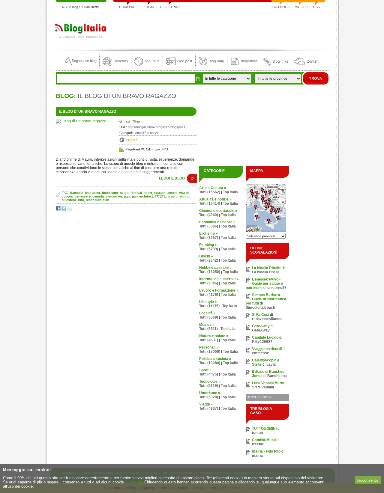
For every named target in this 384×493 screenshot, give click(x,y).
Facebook (281, 7)
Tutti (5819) (208, 386)
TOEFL (160, 196)
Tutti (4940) (208, 215)
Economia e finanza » (217, 222)
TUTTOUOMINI (264, 428)
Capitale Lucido (265, 337)
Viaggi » (206, 404)
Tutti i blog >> (260, 397)
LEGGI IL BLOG (172, 178)
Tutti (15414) (209, 203)
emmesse (260, 353)
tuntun (257, 433)
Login (149, 7)
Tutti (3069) (208, 317)
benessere (82, 196)
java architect (142, 196)
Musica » (206, 324)
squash (160, 193)
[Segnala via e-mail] (70, 209)
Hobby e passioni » (215, 268)
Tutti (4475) (208, 374)
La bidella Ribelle (266, 268)
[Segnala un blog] (81, 66)
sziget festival (131, 193)
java (127, 196)
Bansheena (277, 376)
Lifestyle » (208, 302)
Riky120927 (262, 342)
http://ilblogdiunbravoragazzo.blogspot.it (156, 127)
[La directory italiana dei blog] (115, 66)
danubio (76, 193)
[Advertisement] (219, 28)
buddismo (110, 193)
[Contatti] (306, 66)
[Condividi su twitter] (64, 209)
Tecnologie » (209, 381)
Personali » (208, 347)
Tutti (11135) (209, 306)
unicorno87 (276, 288)
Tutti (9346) (208, 283)
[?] (198, 78)
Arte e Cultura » (212, 188)
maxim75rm (131, 121)
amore (172, 193)
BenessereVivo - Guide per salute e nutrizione (264, 283)
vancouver (114, 196)
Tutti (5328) (208, 397)
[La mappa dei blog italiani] (211, 66)
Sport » (205, 370)
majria (257, 455)
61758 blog (70, 7)
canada (98, 196)
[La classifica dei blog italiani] (147, 66)
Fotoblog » (208, 245)
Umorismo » (209, 393)
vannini (268, 387)
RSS (316, 7)
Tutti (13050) (209, 272)
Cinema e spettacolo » (218, 211)
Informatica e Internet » (219, 279)
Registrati (170, 7)
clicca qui (133, 482)
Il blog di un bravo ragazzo (87, 111)
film (81, 200)
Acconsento (367, 480)
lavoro (173, 196)
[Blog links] (276, 66)
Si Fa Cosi (260, 315)
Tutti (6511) (208, 329)
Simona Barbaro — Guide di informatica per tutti (266, 299)
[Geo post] (179, 66)
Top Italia (230, 192)
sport (148, 193)
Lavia (271, 364)
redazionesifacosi (267, 319)
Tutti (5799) (208, 249)
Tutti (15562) (209, 192)
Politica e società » (215, 359)
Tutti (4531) (208, 340)
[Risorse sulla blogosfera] (244, 66)
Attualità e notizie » (215, 199)
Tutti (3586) (208, 226)
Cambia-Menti (264, 440)
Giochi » (206, 256)
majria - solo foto (266, 451)
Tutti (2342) (208, 260)
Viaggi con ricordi (267, 349)
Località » (207, 313)
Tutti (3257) (208, 238)
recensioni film (97, 200)
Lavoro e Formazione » (218, 290)
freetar (258, 444)
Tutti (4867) (208, 408)
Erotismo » (208, 233)
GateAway (261, 326)
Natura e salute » (213, 336)
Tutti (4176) (208, 295)
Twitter (300, 7)
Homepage (128, 7)
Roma (132, 140)
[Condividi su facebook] (59, 209)
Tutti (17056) (209, 351)
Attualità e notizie (147, 133)
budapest (92, 193)
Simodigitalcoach (260, 307)
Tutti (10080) (209, 363)
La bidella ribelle (266, 272)
